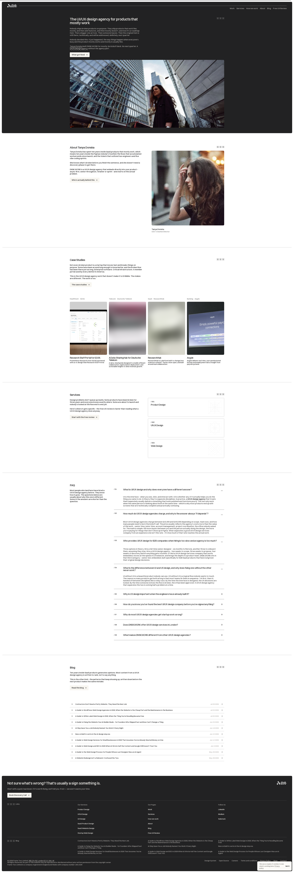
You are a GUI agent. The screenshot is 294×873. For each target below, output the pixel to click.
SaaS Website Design (86, 828)
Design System (210, 861)
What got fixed (78, 55)
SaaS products (112, 152)
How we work (252, 8)
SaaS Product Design (86, 824)
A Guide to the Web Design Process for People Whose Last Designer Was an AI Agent (248, 852)
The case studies (79, 284)
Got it (288, 866)
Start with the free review (83, 417)
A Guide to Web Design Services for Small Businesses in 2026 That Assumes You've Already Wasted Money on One (109, 852)
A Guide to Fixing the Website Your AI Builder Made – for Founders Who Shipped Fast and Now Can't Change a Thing (110, 847)
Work (232, 8)
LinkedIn (221, 809)
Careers (235, 861)
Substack (222, 819)
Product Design (83, 809)
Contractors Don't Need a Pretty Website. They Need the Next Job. (103, 841)
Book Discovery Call (18, 795)
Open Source (224, 861)
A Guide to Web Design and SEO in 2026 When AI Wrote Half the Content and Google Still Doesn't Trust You (180, 852)
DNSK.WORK (205, 555)
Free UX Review (280, 8)
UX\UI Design (82, 814)
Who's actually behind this (83, 180)
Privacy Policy (265, 861)
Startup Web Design (85, 833)
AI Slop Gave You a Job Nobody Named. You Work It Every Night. (172, 846)
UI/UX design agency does (81, 411)
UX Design (81, 819)
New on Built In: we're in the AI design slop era (235, 846)
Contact (283, 861)
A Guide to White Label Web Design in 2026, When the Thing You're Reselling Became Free (250, 842)
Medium (221, 814)
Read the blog (78, 688)
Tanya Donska (76, 46)
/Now (275, 861)
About (262, 8)
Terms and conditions (249, 861)
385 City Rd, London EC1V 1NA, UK (41, 861)
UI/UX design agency (79, 48)
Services (240, 8)
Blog (269, 8)
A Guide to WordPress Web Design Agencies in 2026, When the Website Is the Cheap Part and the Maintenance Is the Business (180, 842)
